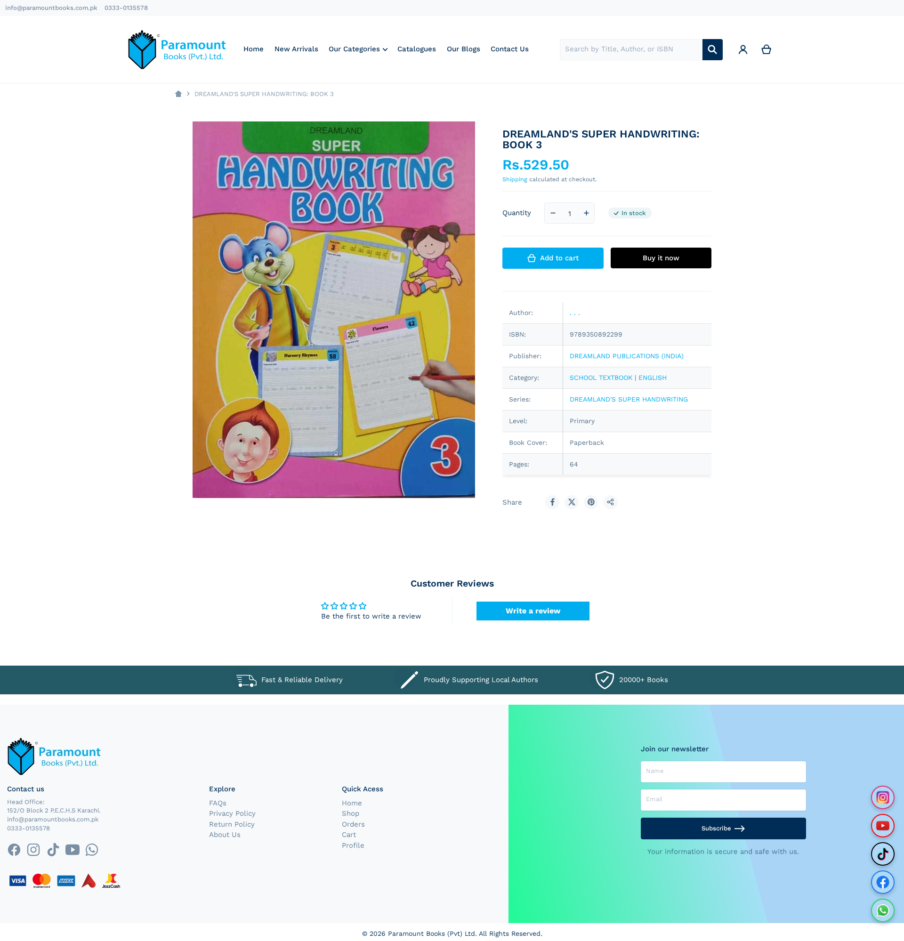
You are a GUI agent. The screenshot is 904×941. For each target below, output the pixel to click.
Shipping (514, 179)
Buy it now (661, 258)
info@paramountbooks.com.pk (51, 7)
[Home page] (178, 93)
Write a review (533, 610)
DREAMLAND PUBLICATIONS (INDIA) (627, 356)
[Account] (743, 50)
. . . (575, 312)
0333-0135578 (126, 7)
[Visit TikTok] (883, 854)
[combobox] (631, 49)
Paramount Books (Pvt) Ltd (431, 933)
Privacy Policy (232, 813)
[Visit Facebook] (883, 882)
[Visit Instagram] (883, 797)
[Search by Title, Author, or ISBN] (712, 49)
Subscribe (716, 828)
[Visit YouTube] (883, 825)
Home (352, 803)
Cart (349, 834)
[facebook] (14, 850)
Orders (353, 824)
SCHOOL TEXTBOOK (601, 377)
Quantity (516, 213)
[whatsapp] (91, 850)
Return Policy (232, 824)
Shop (350, 813)
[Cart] (766, 50)
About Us (225, 834)
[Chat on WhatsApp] (883, 910)
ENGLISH (652, 377)
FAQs (217, 803)
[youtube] (72, 850)
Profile (353, 845)
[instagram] (33, 850)
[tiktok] (53, 850)
